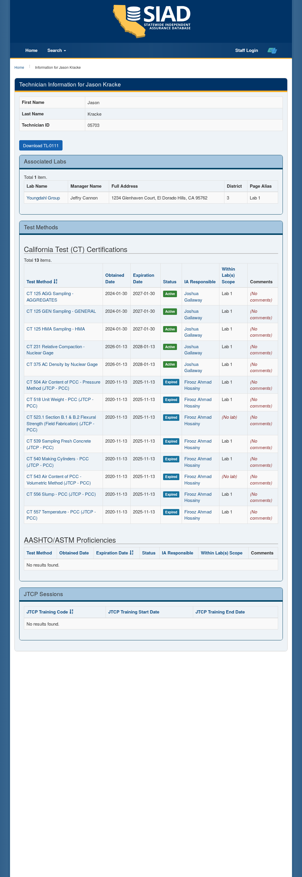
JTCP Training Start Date (133, 611)
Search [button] (55, 50)
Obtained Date (114, 278)
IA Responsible (200, 281)
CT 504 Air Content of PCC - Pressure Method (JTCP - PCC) (63, 385)
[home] (272, 50)
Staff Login (246, 50)
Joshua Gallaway (193, 296)
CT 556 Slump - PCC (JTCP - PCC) (61, 494)
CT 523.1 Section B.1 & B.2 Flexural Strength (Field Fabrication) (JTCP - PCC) (61, 423)
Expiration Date (143, 278)
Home (31, 50)
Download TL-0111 (41, 145)
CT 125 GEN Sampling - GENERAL (61, 311)
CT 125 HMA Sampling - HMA (56, 328)
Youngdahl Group (43, 197)
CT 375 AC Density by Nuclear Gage (62, 364)
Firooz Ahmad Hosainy (197, 385)
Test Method (39, 281)
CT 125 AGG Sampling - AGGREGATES (50, 296)
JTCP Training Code (47, 611)
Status (169, 281)
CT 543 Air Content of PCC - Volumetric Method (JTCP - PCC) (59, 479)
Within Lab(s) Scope (228, 275)
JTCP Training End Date (220, 611)
